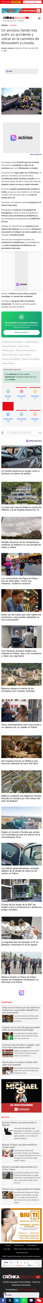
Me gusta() (8, 397)
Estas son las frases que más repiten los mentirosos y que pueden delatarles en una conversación (21, 1010)
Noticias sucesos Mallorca (11, 359)
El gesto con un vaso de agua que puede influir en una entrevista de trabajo (21, 1028)
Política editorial (32, 1245)
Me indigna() (35, 420)
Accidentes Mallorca (32, 342)
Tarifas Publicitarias (22, 1252)
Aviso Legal (7, 1249)
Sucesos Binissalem (9, 346)
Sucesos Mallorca (25, 355)
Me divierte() (35, 397)
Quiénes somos (19, 1245)
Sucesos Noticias (8, 363)
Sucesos (13, 25)
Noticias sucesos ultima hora (26, 350)
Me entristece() (8, 420)
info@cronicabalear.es (27, 1290)
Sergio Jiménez (7, 48)
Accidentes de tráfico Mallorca (12, 342)
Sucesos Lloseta (23, 346)
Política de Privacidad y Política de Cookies (26, 1249)
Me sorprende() (21, 420)
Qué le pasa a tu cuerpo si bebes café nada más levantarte (19, 1063)
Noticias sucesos (8, 350)
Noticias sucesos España (30, 359)
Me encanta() (22, 397)
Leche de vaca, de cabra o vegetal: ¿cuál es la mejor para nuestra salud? (20, 1046)
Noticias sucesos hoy (9, 355)
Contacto (8, 1245)
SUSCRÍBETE (16, 2)
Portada (4, 25)
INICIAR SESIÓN (6, 2)
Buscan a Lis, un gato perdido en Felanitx (21, 1189)
